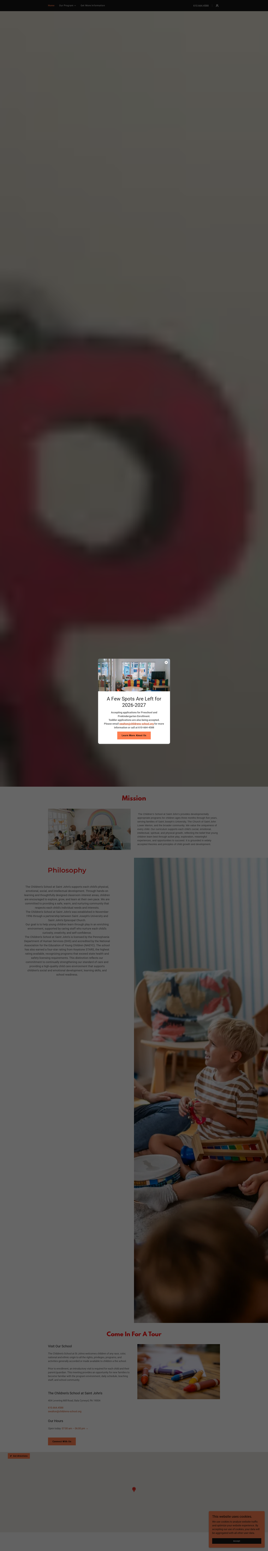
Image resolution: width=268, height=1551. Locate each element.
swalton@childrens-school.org (136, 723)
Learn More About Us (134, 735)
